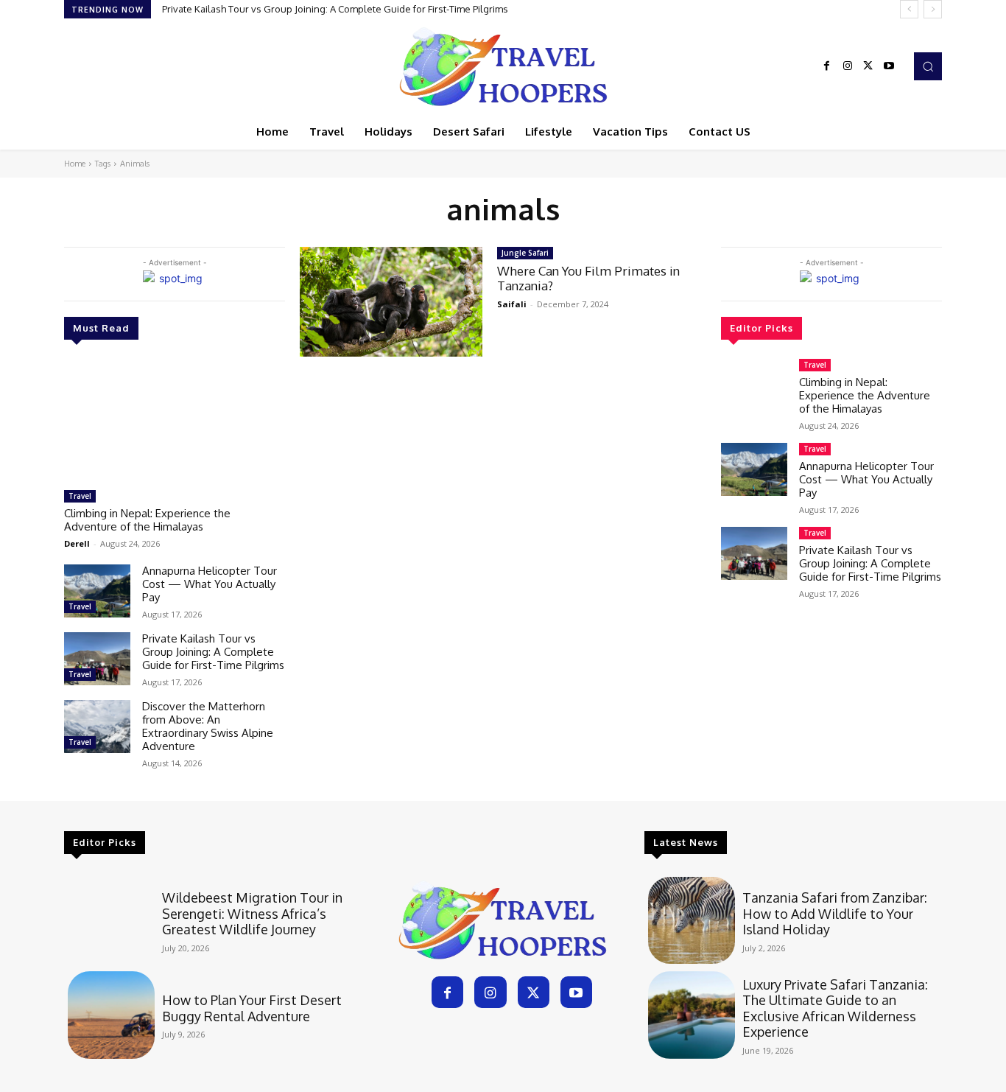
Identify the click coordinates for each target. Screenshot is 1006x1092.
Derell (77, 543)
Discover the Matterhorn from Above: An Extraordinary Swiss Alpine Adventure (207, 726)
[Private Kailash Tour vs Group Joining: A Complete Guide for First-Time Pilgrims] (97, 658)
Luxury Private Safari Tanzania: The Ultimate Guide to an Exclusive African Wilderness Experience (835, 1008)
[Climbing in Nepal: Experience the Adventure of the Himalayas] (174, 421)
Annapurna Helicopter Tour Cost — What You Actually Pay (209, 584)
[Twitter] (868, 66)
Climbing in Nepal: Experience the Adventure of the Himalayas (147, 519)
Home (74, 163)
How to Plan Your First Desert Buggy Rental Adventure (252, 1008)
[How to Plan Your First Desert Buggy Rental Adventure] (111, 1014)
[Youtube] (889, 66)
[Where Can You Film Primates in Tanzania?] (391, 302)
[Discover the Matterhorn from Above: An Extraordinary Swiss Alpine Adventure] (97, 726)
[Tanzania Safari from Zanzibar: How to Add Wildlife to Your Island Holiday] (691, 920)
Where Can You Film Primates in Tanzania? (588, 278)
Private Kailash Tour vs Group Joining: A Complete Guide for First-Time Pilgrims (335, 9)
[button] (928, 66)
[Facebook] (827, 66)
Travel (79, 496)
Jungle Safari (525, 253)
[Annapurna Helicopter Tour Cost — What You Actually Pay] (97, 590)
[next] (933, 9)
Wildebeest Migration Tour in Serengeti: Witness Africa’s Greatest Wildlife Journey (252, 913)
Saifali (512, 303)
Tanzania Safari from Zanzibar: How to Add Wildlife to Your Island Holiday (834, 913)
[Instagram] (847, 66)
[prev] (909, 9)
